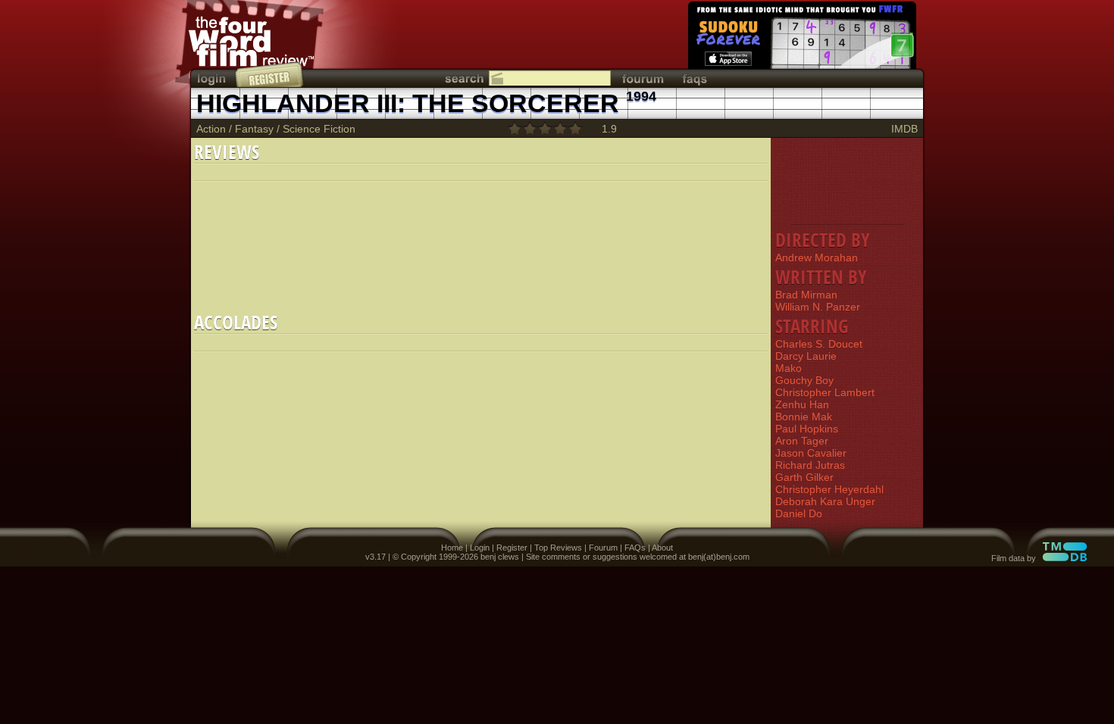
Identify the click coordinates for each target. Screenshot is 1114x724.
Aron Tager (801, 441)
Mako (788, 368)
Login (480, 547)
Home (452, 547)
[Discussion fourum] (642, 78)
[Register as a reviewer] (270, 74)
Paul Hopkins (806, 429)
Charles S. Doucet (818, 344)
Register (511, 547)
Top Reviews (558, 547)
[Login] (213, 78)
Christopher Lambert (825, 392)
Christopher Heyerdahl (829, 489)
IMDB (904, 129)
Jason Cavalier (810, 453)
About (662, 547)
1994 (641, 96)
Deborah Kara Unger (825, 501)
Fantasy (254, 129)
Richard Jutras (810, 465)
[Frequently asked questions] (694, 78)
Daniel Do (798, 513)
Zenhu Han (802, 404)
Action (211, 129)
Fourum (603, 547)
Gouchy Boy (804, 380)
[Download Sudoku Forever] (801, 38)
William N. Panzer (817, 307)
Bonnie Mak (803, 416)
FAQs (635, 547)
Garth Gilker (804, 477)
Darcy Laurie (806, 356)
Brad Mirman (806, 295)
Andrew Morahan (816, 257)
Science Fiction (319, 129)
